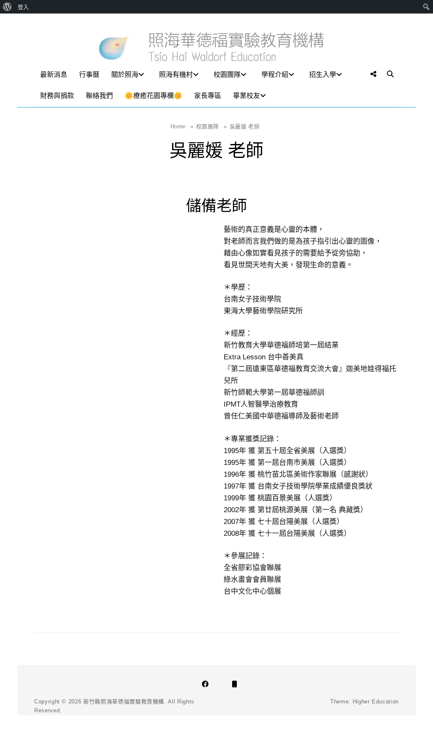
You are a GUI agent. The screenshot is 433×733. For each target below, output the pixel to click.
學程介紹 (274, 74)
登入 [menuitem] (23, 6)
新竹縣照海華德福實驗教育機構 (123, 701)
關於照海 (124, 74)
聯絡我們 (99, 95)
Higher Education (376, 701)
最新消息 (53, 74)
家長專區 (207, 95)
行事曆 (89, 74)
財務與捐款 (57, 95)
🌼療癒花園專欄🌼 (153, 95)
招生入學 (322, 74)
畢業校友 (246, 95)
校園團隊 (227, 74)
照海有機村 (176, 74)
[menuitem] (7, 7)
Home (181, 126)
